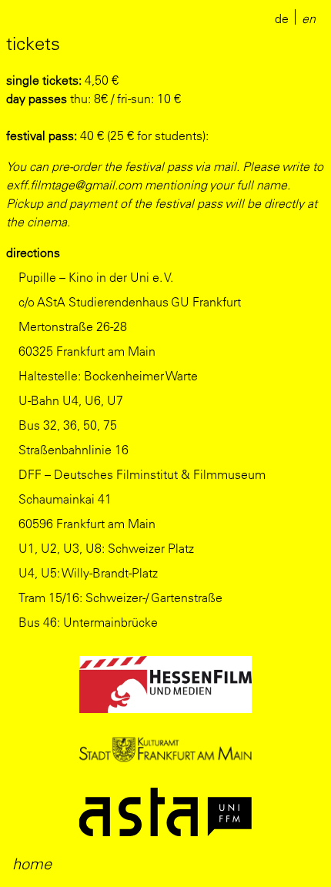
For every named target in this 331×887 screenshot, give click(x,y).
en (309, 18)
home (32, 863)
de (282, 18)
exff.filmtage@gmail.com (74, 184)
